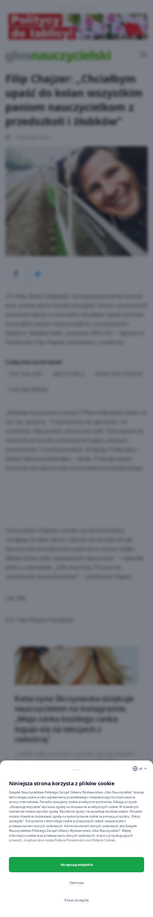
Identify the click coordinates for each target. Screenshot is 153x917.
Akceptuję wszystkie (76, 864)
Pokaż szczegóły (76, 900)
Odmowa (76, 882)
